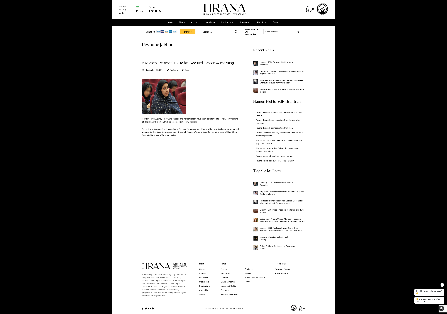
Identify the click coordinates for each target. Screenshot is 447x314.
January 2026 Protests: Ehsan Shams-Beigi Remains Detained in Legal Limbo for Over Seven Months (281, 229)
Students (248, 269)
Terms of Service (282, 269)
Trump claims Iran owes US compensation (275, 161)
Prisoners (225, 290)
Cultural (224, 277)
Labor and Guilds (228, 286)
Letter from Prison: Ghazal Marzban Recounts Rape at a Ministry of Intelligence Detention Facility (282, 220)
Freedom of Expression (255, 277)
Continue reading (168, 135)
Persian (140, 10)
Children (224, 269)
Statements (245, 22)
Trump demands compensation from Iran (274, 128)
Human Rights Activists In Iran (277, 101)
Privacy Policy (281, 273)
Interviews (210, 22)
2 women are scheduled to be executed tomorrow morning (188, 63)
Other (247, 282)
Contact (276, 22)
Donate (188, 32)
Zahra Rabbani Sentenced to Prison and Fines (277, 247)
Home (170, 22)
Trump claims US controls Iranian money (274, 156)
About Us (261, 22)
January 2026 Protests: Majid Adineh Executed (276, 63)
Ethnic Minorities (228, 282)
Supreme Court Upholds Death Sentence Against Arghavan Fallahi (282, 72)
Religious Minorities (229, 294)
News (182, 22)
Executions (225, 273)
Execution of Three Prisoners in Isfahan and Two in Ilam (282, 90)
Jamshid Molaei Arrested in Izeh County (274, 238)
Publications (227, 22)
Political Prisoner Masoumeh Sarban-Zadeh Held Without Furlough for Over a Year (281, 81)
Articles (194, 22)
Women (248, 273)
